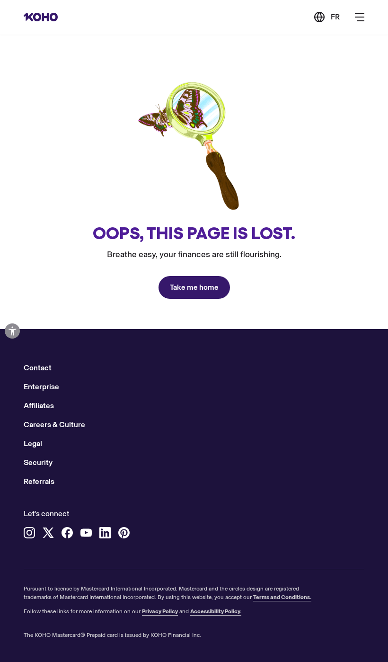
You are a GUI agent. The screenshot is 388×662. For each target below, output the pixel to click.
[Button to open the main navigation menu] (359, 17)
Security (38, 462)
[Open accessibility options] (12, 331)
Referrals (39, 481)
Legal (33, 443)
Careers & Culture (54, 424)
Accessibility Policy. (215, 611)
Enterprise (41, 386)
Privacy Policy (160, 611)
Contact (38, 367)
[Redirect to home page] (41, 17)
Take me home (194, 287)
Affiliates (39, 405)
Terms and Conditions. (282, 597)
